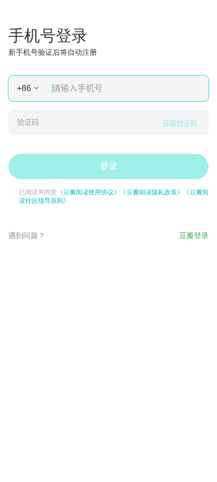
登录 (108, 166)
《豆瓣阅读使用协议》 (88, 191)
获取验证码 (180, 123)
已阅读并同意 (114, 196)
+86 (24, 88)
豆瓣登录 (194, 235)
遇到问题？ (26, 235)
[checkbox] (12, 192)
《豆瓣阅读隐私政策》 (151, 191)
